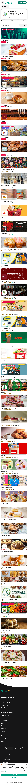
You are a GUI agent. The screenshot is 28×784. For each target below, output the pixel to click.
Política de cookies (5, 759)
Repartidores (4, 705)
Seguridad (3, 728)
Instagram (3, 738)
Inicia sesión (4, 731)
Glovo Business (4, 707)
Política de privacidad (6, 757)
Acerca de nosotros (5, 715)
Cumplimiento (4, 762)
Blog (2, 723)
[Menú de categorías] (2, 2)
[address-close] (24, 12)
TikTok (2, 741)
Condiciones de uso (5, 754)
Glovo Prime (4, 720)
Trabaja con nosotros (6, 700)
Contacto (3, 725)
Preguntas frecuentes (6, 718)
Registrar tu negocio (6, 702)
